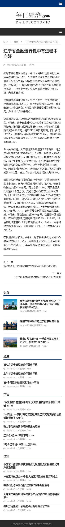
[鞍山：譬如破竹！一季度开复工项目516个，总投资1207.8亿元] (10, 342)
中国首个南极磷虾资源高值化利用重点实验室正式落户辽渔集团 (31, 466)
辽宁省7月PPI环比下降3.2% (18, 435)
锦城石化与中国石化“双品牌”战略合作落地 (26, 485)
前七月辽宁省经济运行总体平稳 (20, 364)
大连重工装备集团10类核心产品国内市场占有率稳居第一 (31, 496)
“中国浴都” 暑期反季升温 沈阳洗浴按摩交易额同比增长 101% (31, 404)
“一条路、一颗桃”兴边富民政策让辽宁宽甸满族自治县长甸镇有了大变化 (32, 416)
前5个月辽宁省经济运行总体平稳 (21, 382)
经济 (6, 356)
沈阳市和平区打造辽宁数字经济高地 (39, 321)
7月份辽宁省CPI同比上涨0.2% (19, 444)
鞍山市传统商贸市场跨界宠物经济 (21, 426)
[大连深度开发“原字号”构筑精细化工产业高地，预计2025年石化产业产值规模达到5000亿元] (10, 304)
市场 (6, 394)
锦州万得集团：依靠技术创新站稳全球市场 (26, 506)
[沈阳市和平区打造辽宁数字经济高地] (10, 325)
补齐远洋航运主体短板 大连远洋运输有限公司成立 (30, 476)
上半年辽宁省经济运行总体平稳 (20, 373)
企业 (6, 456)
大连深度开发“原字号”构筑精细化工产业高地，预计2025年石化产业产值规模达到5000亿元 (40, 304)
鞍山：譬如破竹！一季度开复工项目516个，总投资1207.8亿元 (39, 340)
